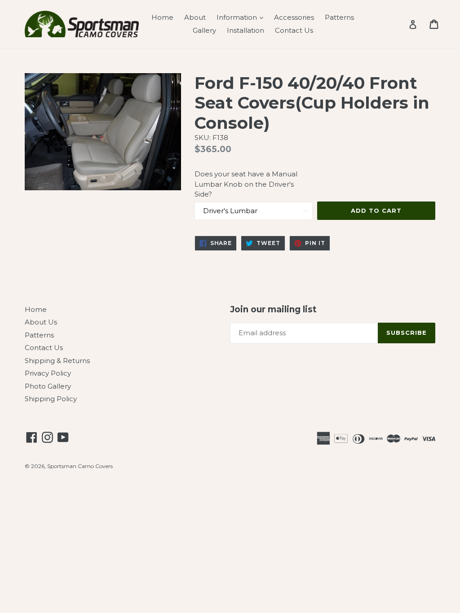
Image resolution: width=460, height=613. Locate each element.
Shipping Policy (51, 398)
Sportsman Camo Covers (80, 466)
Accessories (294, 17)
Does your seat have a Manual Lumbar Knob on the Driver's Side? (246, 184)
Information (242, 17)
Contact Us (294, 30)
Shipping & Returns (57, 360)
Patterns (339, 17)
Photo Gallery (48, 386)
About (195, 17)
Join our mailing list (273, 310)
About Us (41, 322)
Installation (245, 30)
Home (162, 17)
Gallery (204, 30)
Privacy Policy (48, 373)
